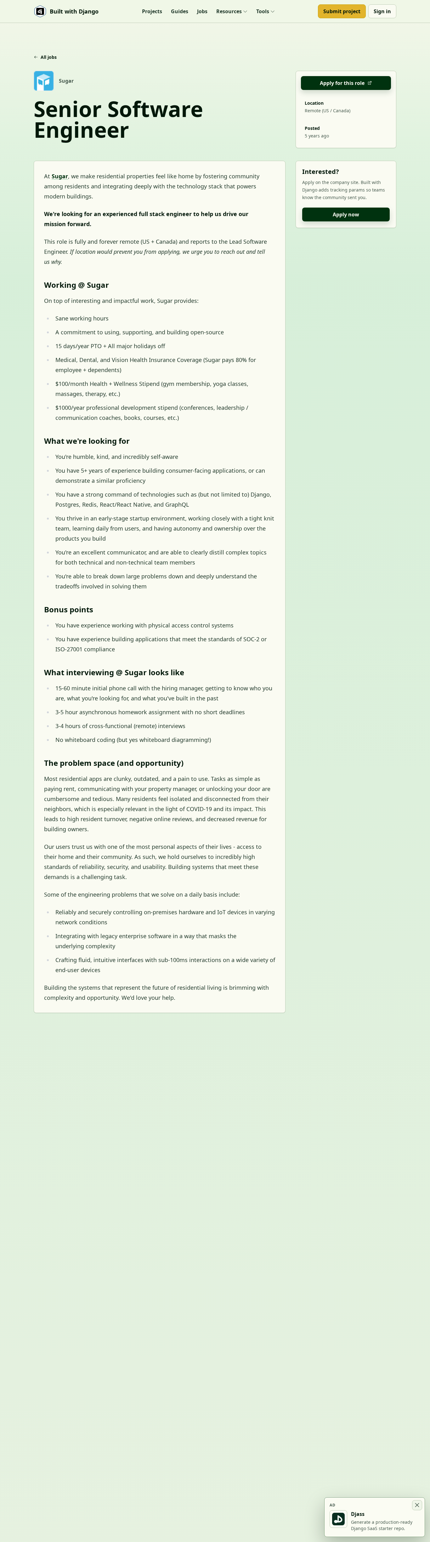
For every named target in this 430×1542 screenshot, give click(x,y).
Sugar (60, 176)
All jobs (49, 57)
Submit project (341, 11)
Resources (229, 11)
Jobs (202, 11)
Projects (152, 11)
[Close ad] (417, 1505)
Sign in (382, 11)
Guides (179, 11)
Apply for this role (342, 83)
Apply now (346, 214)
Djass (358, 1514)
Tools (262, 11)
